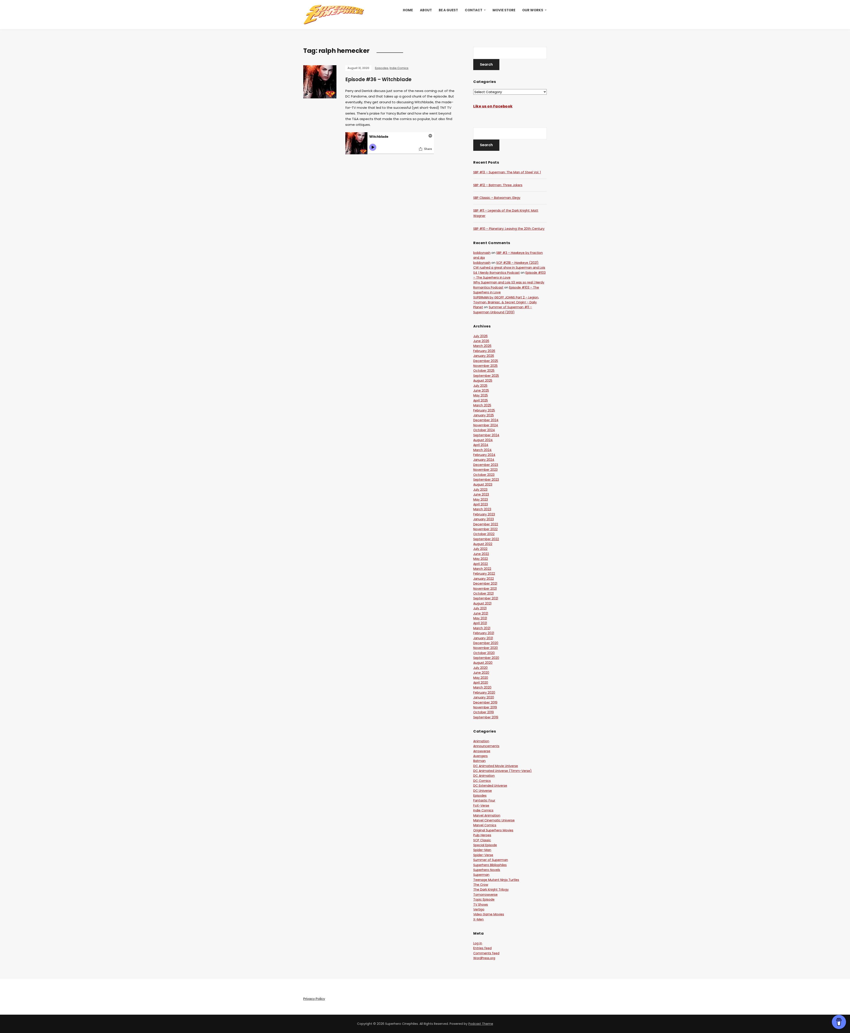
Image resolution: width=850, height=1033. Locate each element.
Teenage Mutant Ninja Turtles (496, 880)
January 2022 (483, 578)
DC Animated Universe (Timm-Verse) (502, 771)
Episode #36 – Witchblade (378, 79)
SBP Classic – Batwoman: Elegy (496, 197)
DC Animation (484, 775)
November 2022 (485, 529)
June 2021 (480, 613)
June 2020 (481, 672)
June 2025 (481, 390)
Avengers (480, 756)
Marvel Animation (486, 815)
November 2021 (485, 588)
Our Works (532, 10)
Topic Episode (484, 899)
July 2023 (480, 489)
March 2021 (481, 628)
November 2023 (485, 469)
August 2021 (482, 603)
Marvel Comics (484, 825)
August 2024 (483, 440)
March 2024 (482, 450)
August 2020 (483, 662)
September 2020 (486, 658)
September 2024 (486, 435)
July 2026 (480, 336)
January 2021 (483, 638)
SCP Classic (482, 840)
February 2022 (484, 573)
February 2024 (484, 455)
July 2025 (480, 385)
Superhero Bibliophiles (490, 865)
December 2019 (485, 702)
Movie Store (504, 10)
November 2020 (485, 648)
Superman (481, 874)
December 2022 (485, 524)
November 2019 (485, 707)
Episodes (381, 68)
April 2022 (480, 564)
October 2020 (484, 653)
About (426, 10)
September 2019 (485, 717)
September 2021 (485, 598)
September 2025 (486, 375)
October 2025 (484, 370)
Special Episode (485, 845)
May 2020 (480, 677)
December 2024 (485, 420)
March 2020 (482, 687)
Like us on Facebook (493, 106)
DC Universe (482, 790)
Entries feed (482, 948)
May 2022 (480, 559)
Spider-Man (482, 850)
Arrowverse (481, 751)
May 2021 (480, 618)
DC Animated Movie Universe (495, 766)
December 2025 (485, 361)
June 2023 (481, 494)
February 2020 (484, 692)
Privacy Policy (314, 998)
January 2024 (483, 459)
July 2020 (480, 668)
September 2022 (486, 539)
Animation (481, 741)
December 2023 (485, 465)
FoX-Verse (481, 805)
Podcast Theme (480, 1024)
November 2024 (485, 425)
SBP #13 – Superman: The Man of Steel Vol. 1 (507, 172)
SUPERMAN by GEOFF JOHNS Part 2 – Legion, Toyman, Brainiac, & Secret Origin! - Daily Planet (506, 302)
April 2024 (480, 445)
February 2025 (484, 410)
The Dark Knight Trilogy (491, 889)
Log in (477, 943)
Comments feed (486, 953)
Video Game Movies (488, 914)
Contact (473, 10)
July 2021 (480, 608)
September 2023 (486, 479)
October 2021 (483, 593)
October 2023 (484, 475)
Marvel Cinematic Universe (494, 820)
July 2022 (480, 549)
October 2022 (484, 534)
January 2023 (483, 519)
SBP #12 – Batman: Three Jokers (497, 185)
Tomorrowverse (485, 894)
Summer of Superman (490, 860)
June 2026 (481, 341)
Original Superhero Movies (493, 830)
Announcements (486, 746)
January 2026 (483, 356)
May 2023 (480, 499)
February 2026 (484, 351)
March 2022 (482, 568)
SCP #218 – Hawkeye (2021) (517, 262)
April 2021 (480, 623)
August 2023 (482, 484)
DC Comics (482, 781)
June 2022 (481, 554)
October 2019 (483, 712)
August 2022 (482, 544)
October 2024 (484, 430)
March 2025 (482, 405)
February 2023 (484, 514)
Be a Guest (448, 10)
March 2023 (482, 509)
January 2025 (483, 415)
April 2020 (480, 682)
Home (408, 10)
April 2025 (480, 400)
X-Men (478, 919)
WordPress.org (484, 958)
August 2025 (482, 380)
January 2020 (483, 697)
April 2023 (480, 504)
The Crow (480, 884)
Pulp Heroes (482, 835)
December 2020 (485, 643)
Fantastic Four (484, 800)
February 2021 (483, 633)
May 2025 (480, 395)
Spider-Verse (483, 855)
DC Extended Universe (490, 785)
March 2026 (482, 346)
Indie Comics (399, 68)
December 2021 (485, 583)
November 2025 (485, 365)
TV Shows (480, 904)
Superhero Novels (486, 870)
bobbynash (482, 253)
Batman (479, 761)
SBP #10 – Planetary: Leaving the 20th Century (509, 228)
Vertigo (478, 909)
